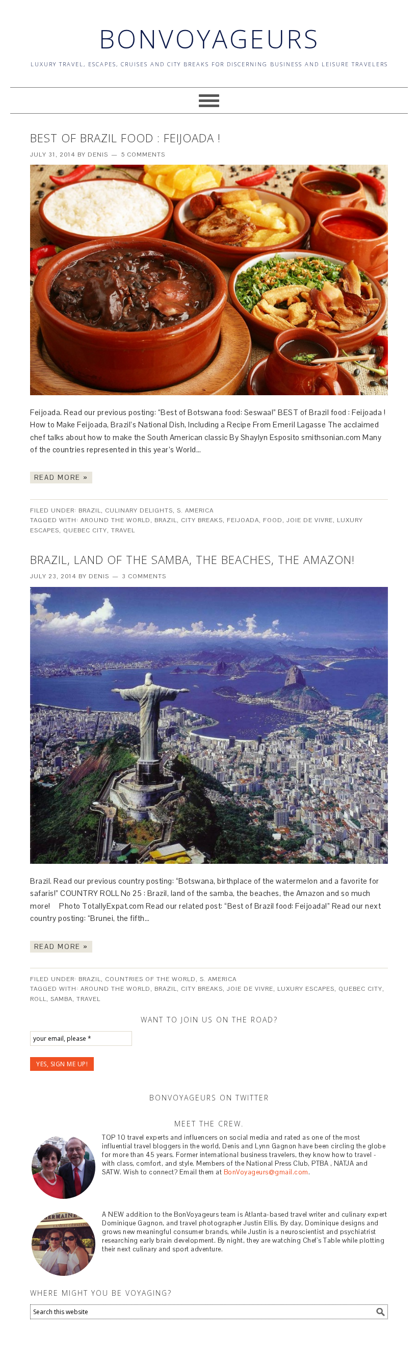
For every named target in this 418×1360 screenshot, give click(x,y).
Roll (38, 999)
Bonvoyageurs (209, 38)
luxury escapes (305, 989)
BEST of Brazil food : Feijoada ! (125, 137)
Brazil (90, 510)
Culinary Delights (139, 510)
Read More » (61, 477)
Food (272, 520)
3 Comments (144, 576)
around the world (115, 520)
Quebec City (85, 530)
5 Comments (143, 154)
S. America (195, 510)
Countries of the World (150, 979)
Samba (61, 999)
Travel (123, 530)
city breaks (202, 520)
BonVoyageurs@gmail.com (266, 1172)
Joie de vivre (309, 520)
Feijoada (243, 520)
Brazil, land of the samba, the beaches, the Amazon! (192, 559)
